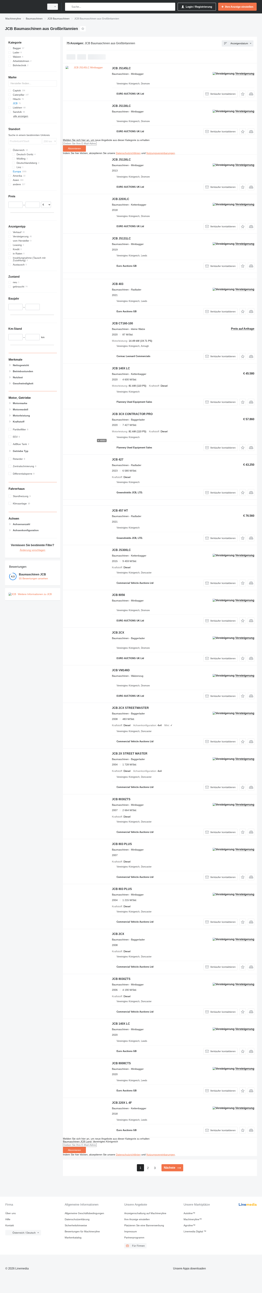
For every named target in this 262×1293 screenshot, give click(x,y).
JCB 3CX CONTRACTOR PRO (132, 414)
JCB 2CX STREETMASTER (130, 707)
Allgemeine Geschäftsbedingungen (84, 1213)
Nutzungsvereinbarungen (160, 153)
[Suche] (68, 6)
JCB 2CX (118, 632)
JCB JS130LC (121, 105)
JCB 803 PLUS (122, 844)
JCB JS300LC (121, 549)
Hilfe (7, 1219)
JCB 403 (117, 283)
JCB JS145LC (121, 68)
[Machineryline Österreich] (24, 6)
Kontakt (9, 1225)
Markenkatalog (73, 1237)
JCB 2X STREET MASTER (129, 753)
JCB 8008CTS (121, 1063)
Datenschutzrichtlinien (128, 153)
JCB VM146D (121, 670)
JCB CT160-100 (122, 323)
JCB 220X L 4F (122, 1102)
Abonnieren (74, 148)
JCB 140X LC (121, 368)
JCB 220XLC (120, 199)
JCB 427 (117, 459)
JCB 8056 (118, 594)
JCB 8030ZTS (121, 799)
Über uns (10, 1213)
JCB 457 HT (120, 510)
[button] (242, 94)
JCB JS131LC (121, 238)
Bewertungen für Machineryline (82, 1231)
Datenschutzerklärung (77, 1219)
